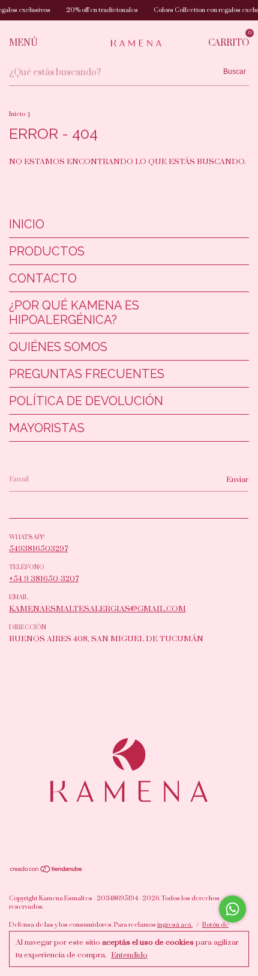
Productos (47, 251)
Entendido (129, 955)
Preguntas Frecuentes (86, 374)
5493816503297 (38, 549)
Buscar (234, 71)
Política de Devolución (86, 401)
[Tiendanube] (46, 871)
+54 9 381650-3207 (44, 579)
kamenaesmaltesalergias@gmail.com (97, 609)
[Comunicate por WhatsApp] (232, 909)
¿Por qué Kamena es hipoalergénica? (74, 312)
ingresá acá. (175, 925)
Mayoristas (47, 428)
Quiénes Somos (58, 347)
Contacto (43, 278)
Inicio (17, 114)
